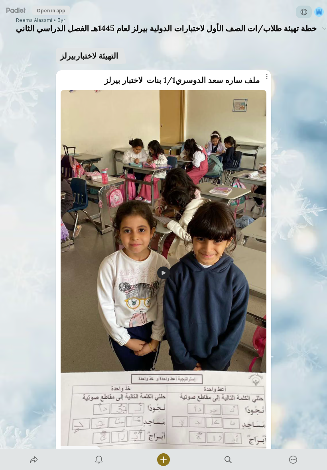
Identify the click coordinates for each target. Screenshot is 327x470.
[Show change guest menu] (319, 12)
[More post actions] (261, 79)
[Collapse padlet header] (324, 28)
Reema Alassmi (34, 20)
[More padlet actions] (293, 460)
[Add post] (163, 460)
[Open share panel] (34, 460)
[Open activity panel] (99, 460)
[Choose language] (304, 12)
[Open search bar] (228, 459)
